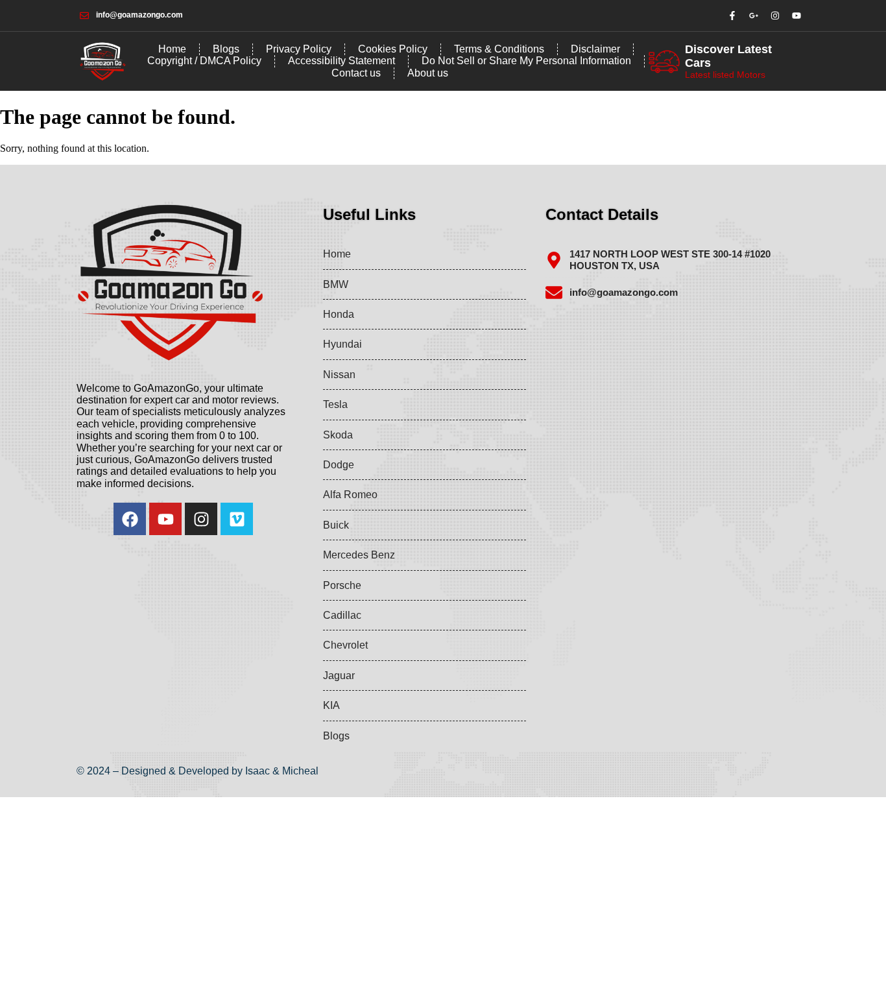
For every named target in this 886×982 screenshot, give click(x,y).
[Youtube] (165, 519)
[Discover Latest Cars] (664, 61)
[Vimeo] (237, 519)
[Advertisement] (389, 888)
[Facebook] (130, 519)
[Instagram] (201, 519)
